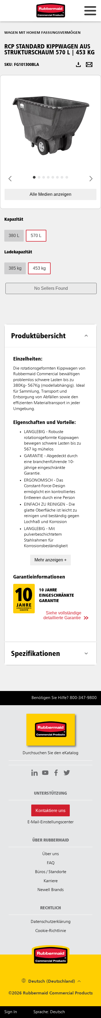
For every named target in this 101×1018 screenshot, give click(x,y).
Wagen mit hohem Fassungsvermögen (42, 33)
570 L (36, 235)
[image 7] (66, 177)
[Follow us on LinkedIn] (34, 773)
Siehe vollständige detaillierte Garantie (62, 615)
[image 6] (62, 177)
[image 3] (48, 177)
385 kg (15, 268)
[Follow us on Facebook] (56, 773)
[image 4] (52, 177)
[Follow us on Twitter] (67, 773)
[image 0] (34, 177)
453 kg (39, 268)
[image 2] (43, 177)
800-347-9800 (83, 698)
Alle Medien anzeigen (50, 194)
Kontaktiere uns (50, 810)
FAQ (50, 863)
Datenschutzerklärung (51, 922)
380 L (14, 235)
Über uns (50, 854)
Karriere (51, 881)
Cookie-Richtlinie (50, 931)
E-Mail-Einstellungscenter (50, 822)
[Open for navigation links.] (90, 10)
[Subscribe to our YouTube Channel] (45, 773)
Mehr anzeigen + (50, 560)
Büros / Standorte (50, 872)
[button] (51, 288)
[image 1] (39, 177)
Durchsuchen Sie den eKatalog (50, 753)
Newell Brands (50, 890)
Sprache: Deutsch (49, 1012)
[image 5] (57, 177)
